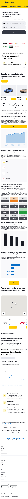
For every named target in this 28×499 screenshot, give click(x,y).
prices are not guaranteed (6, 423)
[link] (4, 81)
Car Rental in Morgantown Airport (9, 377)
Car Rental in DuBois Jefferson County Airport (12, 385)
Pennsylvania (21, 438)
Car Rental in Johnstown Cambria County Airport (13, 381)
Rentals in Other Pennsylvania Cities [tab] (10, 364)
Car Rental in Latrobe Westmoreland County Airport (13, 379)
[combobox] (6, 19)
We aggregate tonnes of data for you (11, 430)
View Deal (13, 99)
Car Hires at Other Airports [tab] (8, 358)
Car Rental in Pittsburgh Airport (9, 375)
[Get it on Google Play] (4, 486)
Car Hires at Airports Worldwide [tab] (9, 361)
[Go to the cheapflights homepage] (10, 2)
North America (8, 438)
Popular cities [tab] (16, 368)
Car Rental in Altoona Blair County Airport (11, 383)
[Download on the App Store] (13, 486)
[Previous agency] (3, 313)
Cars (3, 438)
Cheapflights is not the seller (9, 427)
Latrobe (5, 439)
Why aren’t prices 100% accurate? (10, 433)
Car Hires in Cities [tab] (6, 368)
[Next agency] (24, 313)
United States (15, 438)
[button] (2, 2)
